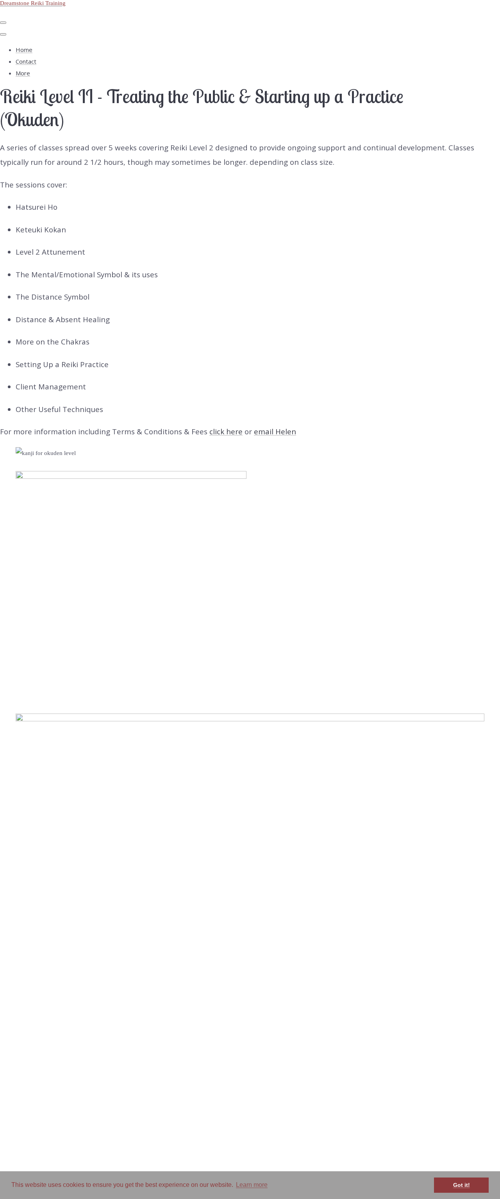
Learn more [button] (252, 1184)
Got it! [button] (461, 1185)
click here (226, 431)
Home (24, 50)
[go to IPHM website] (250, 719)
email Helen (275, 431)
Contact (26, 61)
